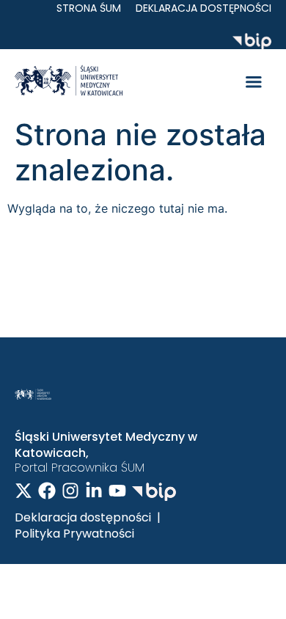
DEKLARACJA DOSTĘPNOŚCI (203, 8)
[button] (253, 82)
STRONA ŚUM (88, 8)
